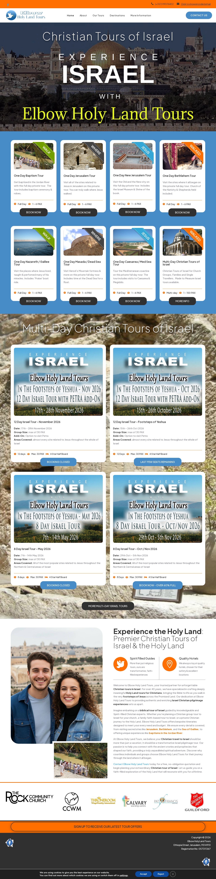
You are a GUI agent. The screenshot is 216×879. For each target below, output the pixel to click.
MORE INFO (182, 301)
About (83, 15)
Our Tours (98, 15)
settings (124, 875)
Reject (161, 874)
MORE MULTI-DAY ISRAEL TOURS (107, 606)
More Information (141, 15)
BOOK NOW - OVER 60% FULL (157, 585)
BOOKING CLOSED (58, 462)
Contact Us (199, 15)
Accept (143, 874)
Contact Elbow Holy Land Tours (131, 763)
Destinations (117, 15)
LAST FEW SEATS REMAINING (157, 462)
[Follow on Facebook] (7, 4)
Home (70, 15)
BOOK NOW (33, 212)
